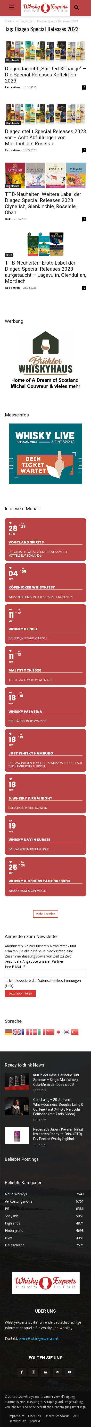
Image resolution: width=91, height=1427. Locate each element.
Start (8, 21)
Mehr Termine (45, 914)
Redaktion (12, 87)
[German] (9, 1031)
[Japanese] (58, 1031)
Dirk (8, 219)
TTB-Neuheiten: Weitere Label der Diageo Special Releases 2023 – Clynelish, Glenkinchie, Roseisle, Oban (43, 203)
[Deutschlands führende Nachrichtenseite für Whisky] (45, 8)
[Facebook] (21, 1372)
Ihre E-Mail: (15, 966)
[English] (17, 1031)
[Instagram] (33, 1372)
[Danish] (34, 1031)
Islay (9, 254)
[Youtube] (69, 1372)
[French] (25, 1031)
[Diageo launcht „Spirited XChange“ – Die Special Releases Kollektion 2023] (45, 50)
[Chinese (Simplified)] (50, 1031)
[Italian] (42, 1031)
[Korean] (67, 1031)
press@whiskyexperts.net (38, 1338)
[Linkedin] (45, 1372)
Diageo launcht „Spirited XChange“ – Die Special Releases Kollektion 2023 (45, 75)
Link (9, 985)
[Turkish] (75, 1031)
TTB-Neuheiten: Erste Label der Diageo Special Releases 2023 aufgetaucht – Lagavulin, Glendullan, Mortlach (45, 272)
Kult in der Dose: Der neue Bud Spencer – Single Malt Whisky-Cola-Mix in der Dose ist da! (56, 1079)
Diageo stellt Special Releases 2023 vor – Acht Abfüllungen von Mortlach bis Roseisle (45, 138)
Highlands (12, 60)
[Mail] (57, 1372)
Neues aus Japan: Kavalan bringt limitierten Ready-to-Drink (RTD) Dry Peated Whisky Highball (58, 1134)
